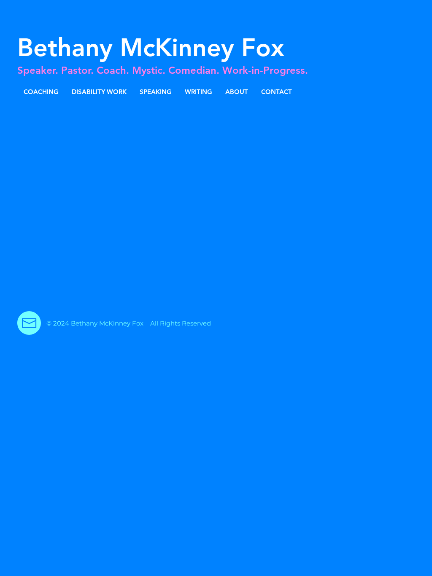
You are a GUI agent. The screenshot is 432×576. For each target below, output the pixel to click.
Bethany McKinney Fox (150, 47)
